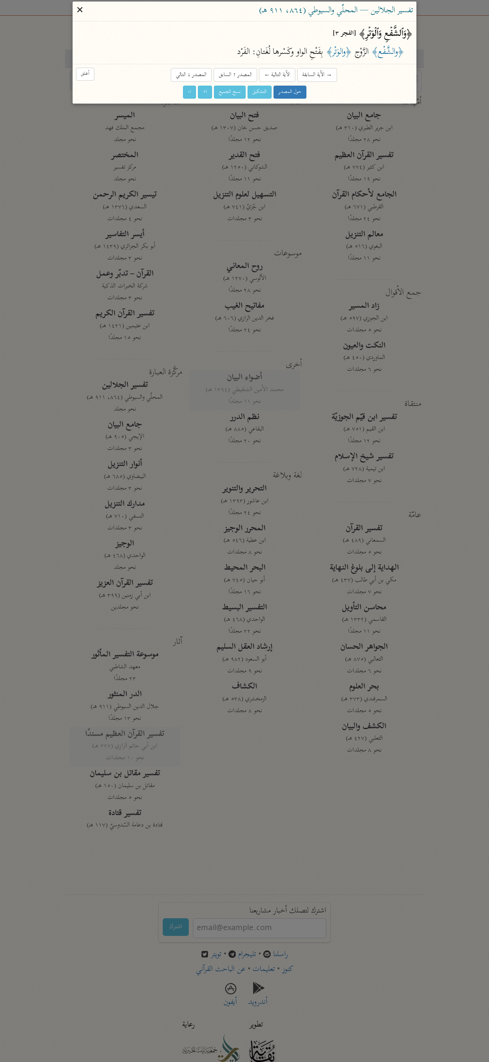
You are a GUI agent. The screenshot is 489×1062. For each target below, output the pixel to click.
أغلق (85, 74)
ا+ (205, 92)
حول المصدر (290, 92)
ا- (189, 92)
